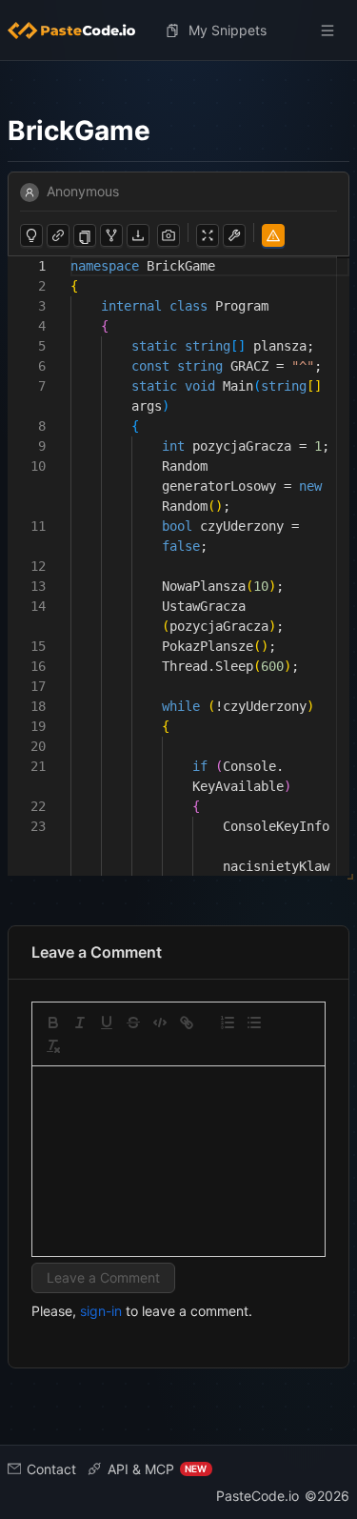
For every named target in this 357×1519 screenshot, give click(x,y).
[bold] (53, 1022)
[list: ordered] (227, 1022)
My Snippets (227, 30)
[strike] (133, 1022)
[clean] (53, 1046)
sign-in (101, 1311)
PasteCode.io (257, 1496)
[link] (186, 1022)
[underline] (106, 1022)
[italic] (80, 1022)
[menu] (178, 30)
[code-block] (160, 1022)
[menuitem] (79, 30)
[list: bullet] (254, 1022)
